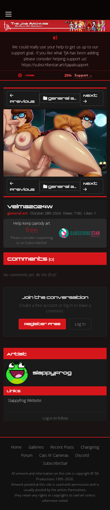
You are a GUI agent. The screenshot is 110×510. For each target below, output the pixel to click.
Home (16, 447)
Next (90, 95)
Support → (83, 75)
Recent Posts (62, 447)
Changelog (90, 447)
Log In (80, 324)
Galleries (36, 447)
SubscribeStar (55, 463)
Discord (82, 455)
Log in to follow (55, 418)
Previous (22, 101)
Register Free (42, 324)
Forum (26, 455)
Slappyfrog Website (24, 400)
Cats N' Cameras (54, 455)
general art (64, 98)
